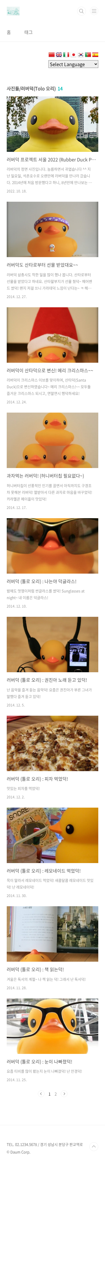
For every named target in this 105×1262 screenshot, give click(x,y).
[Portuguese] (88, 55)
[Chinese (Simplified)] (51, 55)
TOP (93, 1146)
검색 (81, 11)
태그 (28, 32)
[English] (59, 55)
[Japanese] (73, 55)
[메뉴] (94, 11)
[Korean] (81, 55)
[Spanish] (95, 55)
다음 (64, 1093)
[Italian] (66, 55)
